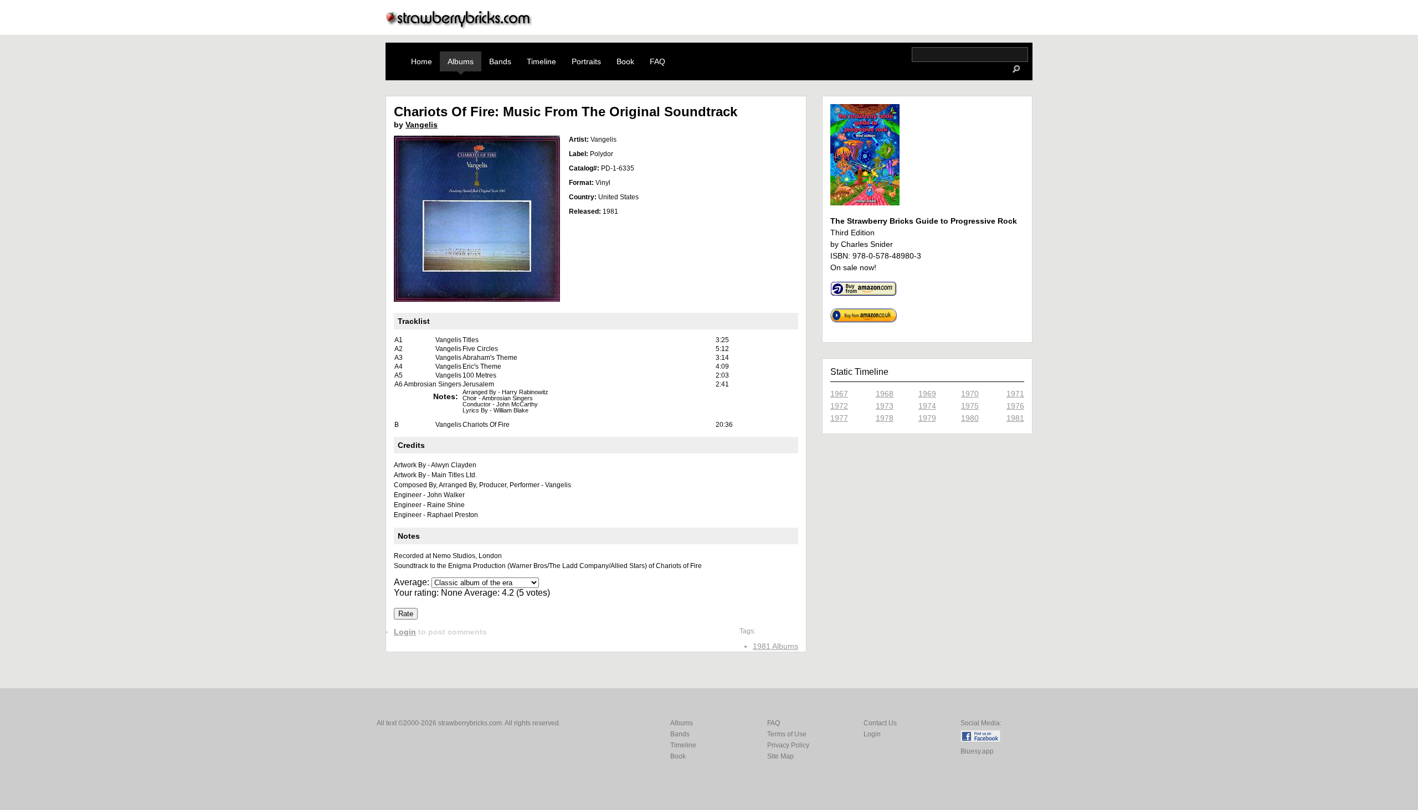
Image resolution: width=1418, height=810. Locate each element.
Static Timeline (859, 371)
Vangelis (421, 124)
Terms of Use (786, 734)
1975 (970, 405)
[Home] (459, 25)
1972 (839, 405)
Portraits (586, 61)
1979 (927, 418)
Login (405, 631)
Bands (500, 61)
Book (625, 61)
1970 (970, 393)
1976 (1015, 405)
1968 (884, 393)
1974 (927, 405)
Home (421, 61)
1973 (884, 405)
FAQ (657, 61)
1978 (884, 418)
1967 (839, 393)
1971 (1015, 393)
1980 (970, 418)
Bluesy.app (977, 751)
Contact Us (880, 723)
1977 (839, 418)
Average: (412, 582)
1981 (1015, 418)
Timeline (541, 61)
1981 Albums (775, 646)
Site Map (780, 756)
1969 (927, 393)
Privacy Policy (788, 745)
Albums (461, 61)
